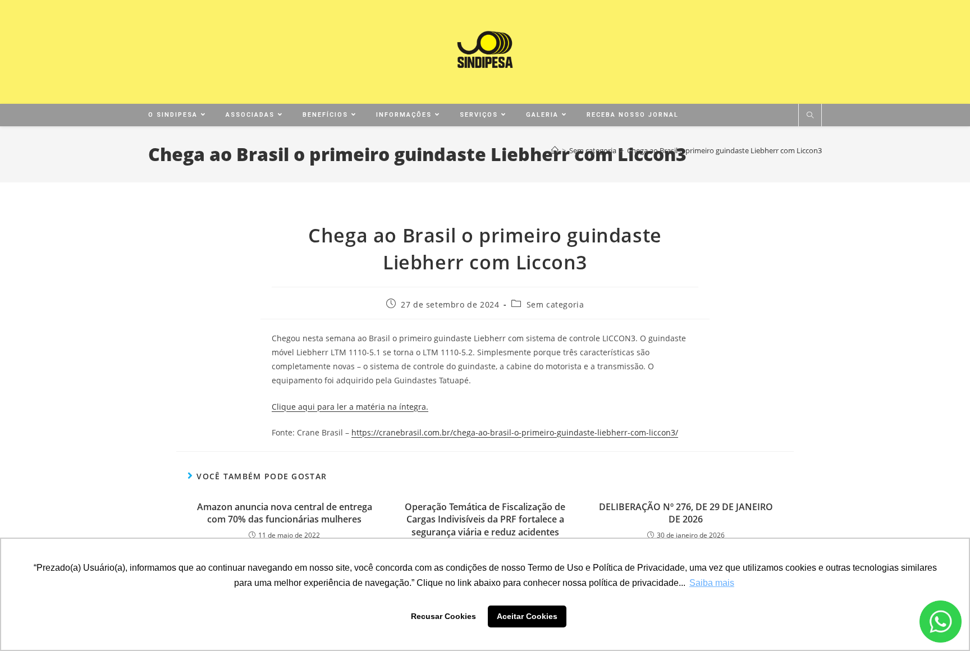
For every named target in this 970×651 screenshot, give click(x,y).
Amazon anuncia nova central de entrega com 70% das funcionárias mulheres (284, 513)
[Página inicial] (555, 150)
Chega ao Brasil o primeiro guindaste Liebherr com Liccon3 (724, 150)
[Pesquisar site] (810, 115)
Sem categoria (555, 304)
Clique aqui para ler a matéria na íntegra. (350, 406)
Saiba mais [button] (711, 583)
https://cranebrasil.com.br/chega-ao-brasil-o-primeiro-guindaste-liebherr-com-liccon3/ (514, 432)
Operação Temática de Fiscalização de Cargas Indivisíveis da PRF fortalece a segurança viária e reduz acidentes (485, 519)
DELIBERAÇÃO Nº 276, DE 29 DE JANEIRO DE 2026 (686, 513)
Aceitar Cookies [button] (527, 616)
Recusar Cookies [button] (443, 616)
